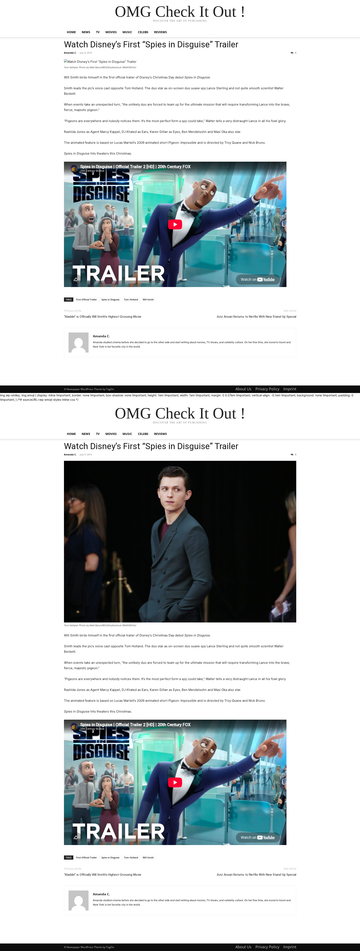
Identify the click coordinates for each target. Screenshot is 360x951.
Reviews (160, 32)
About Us (243, 389)
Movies (111, 32)
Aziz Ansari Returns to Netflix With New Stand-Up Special (256, 317)
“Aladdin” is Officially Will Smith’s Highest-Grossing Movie (102, 317)
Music (127, 32)
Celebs (143, 32)
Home (71, 32)
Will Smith (148, 299)
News (86, 32)
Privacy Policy (267, 389)
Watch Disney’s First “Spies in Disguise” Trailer (151, 44)
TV (98, 32)
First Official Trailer (86, 299)
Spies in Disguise (110, 299)
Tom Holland (131, 299)
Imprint (289, 389)
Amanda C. (70, 52)
